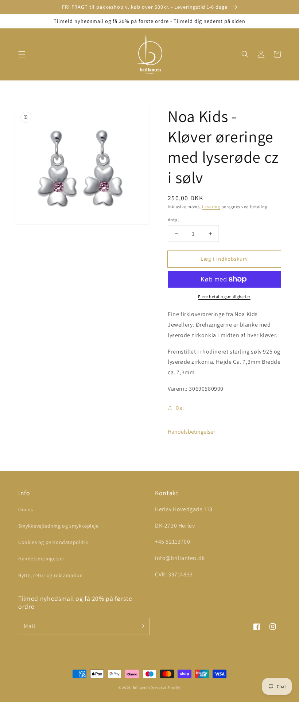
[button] (22, 54)
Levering (211, 206)
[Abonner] (141, 626)
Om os (25, 509)
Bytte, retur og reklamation (50, 575)
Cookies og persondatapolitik (53, 542)
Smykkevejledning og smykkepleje (58, 525)
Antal (173, 220)
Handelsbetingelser (191, 431)
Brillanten (141, 687)
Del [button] (180, 408)
